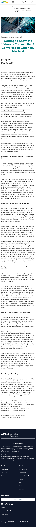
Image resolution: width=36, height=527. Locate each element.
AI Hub (21, 479)
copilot (7, 133)
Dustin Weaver (6, 403)
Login (31, 2)
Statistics (21, 489)
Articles (21, 486)
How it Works (5, 469)
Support (3, 507)
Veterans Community (16, 93)
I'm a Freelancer (23, 469)
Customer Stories (5, 476)
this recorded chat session (9, 408)
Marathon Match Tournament (27, 476)
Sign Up (24, 2)
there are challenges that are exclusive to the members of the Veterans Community (15, 110)
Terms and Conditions (7, 511)
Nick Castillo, (5, 410)
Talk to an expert (18, 499)
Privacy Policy (4, 514)
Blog (13, 7)
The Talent (4, 472)
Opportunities (22, 472)
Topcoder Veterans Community (10, 417)
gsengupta (6, 59)
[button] (12, 2)
